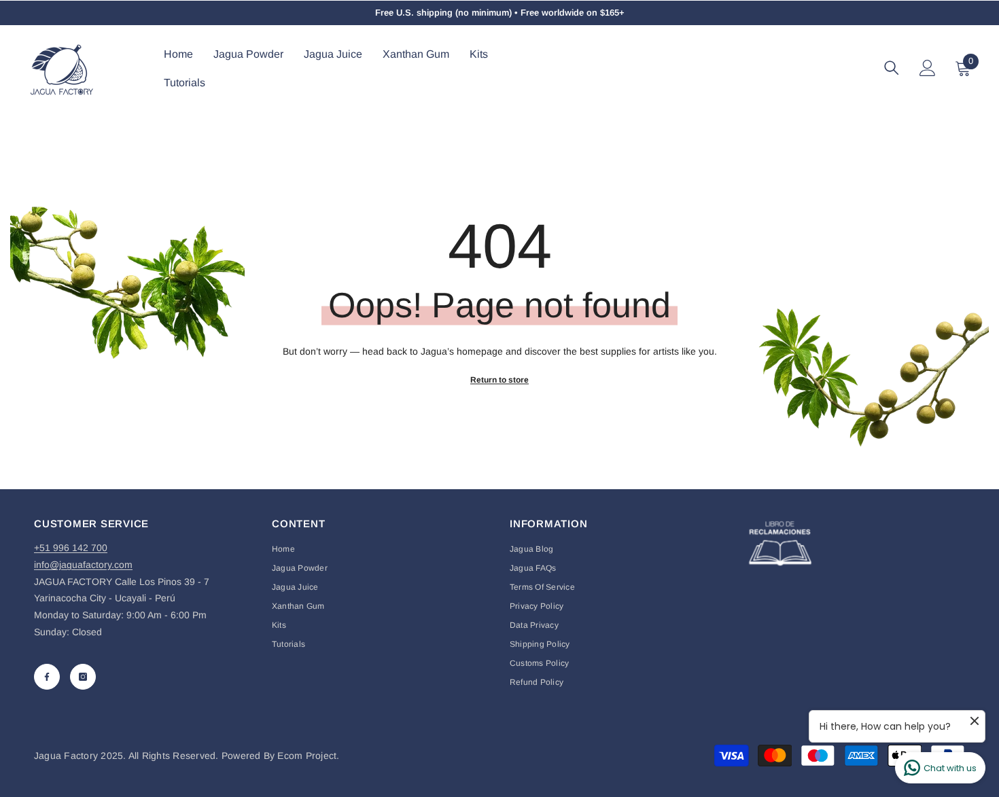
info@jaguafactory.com (83, 564)
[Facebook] (47, 677)
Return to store (499, 379)
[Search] (891, 67)
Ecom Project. (308, 755)
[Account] (927, 68)
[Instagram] (83, 677)
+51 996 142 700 (70, 547)
